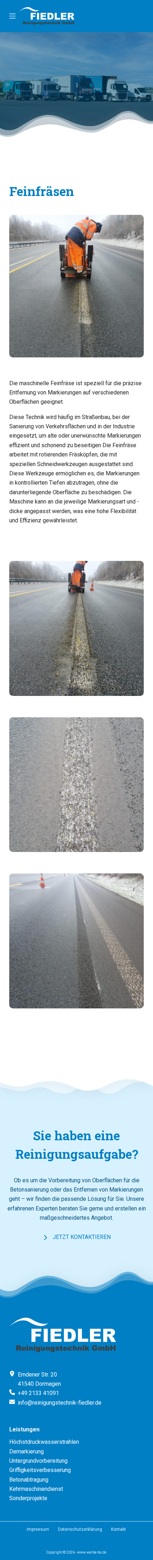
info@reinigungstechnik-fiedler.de (59, 1402)
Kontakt (118, 1529)
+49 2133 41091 (38, 1393)
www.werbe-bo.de (91, 1552)
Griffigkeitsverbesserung (40, 1470)
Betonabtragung (28, 1479)
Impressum (38, 1529)
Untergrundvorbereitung (38, 1460)
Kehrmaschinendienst (36, 1489)
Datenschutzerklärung (80, 1529)
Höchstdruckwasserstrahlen (44, 1441)
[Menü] (12, 16)
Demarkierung (26, 1451)
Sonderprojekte (28, 1498)
